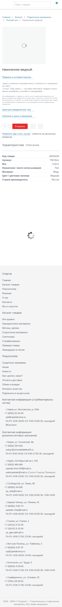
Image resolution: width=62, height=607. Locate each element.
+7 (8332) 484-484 (14, 464)
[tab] (13, 146)
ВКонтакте (11, 425)
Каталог (19, 17)
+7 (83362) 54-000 (14, 487)
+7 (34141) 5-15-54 (14, 528)
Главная (6, 17)
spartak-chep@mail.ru (17, 510)
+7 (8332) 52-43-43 (14, 413)
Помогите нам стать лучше (16, 133)
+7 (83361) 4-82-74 (14, 506)
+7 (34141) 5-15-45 (14, 524)
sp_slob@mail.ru (14, 491)
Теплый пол (12, 20)
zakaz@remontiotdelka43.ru (19, 449)
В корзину (20, 126)
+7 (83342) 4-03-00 (14, 566)
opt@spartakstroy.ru (16, 417)
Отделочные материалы (39, 17)
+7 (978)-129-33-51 (14, 581)
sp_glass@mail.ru (14, 532)
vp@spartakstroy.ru (15, 551)
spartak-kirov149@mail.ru (18, 468)
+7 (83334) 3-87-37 (14, 547)
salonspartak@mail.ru (16, 472)
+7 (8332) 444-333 (14, 445)
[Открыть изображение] (24, 45)
